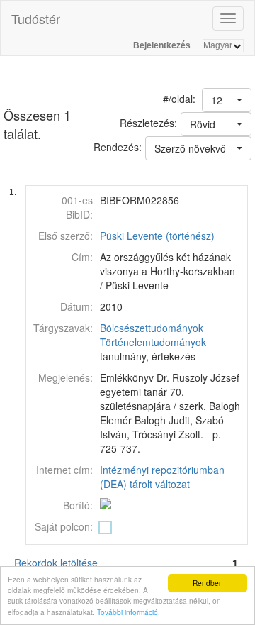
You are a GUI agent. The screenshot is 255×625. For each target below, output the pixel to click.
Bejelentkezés (162, 45)
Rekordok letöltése (56, 562)
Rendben (208, 582)
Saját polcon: (64, 526)
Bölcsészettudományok (151, 328)
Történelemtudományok (153, 342)
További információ (127, 612)
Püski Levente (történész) (157, 235)
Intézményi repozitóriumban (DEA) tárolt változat (162, 477)
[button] (226, 100)
